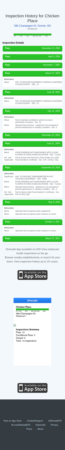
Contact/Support (35, 421)
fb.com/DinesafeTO (21, 425)
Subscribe (40, 425)
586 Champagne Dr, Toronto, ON (32, 25)
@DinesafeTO (55, 421)
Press (29, 429)
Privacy (54, 425)
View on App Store (12, 421)
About (40, 429)
